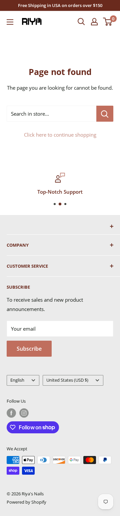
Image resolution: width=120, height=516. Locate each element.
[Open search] (81, 21)
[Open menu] (10, 22)
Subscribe (29, 348)
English (17, 380)
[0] (108, 22)
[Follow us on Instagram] (24, 413)
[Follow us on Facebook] (11, 413)
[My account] (94, 21)
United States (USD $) (67, 380)
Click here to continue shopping (60, 134)
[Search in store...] (104, 114)
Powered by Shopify (26, 502)
